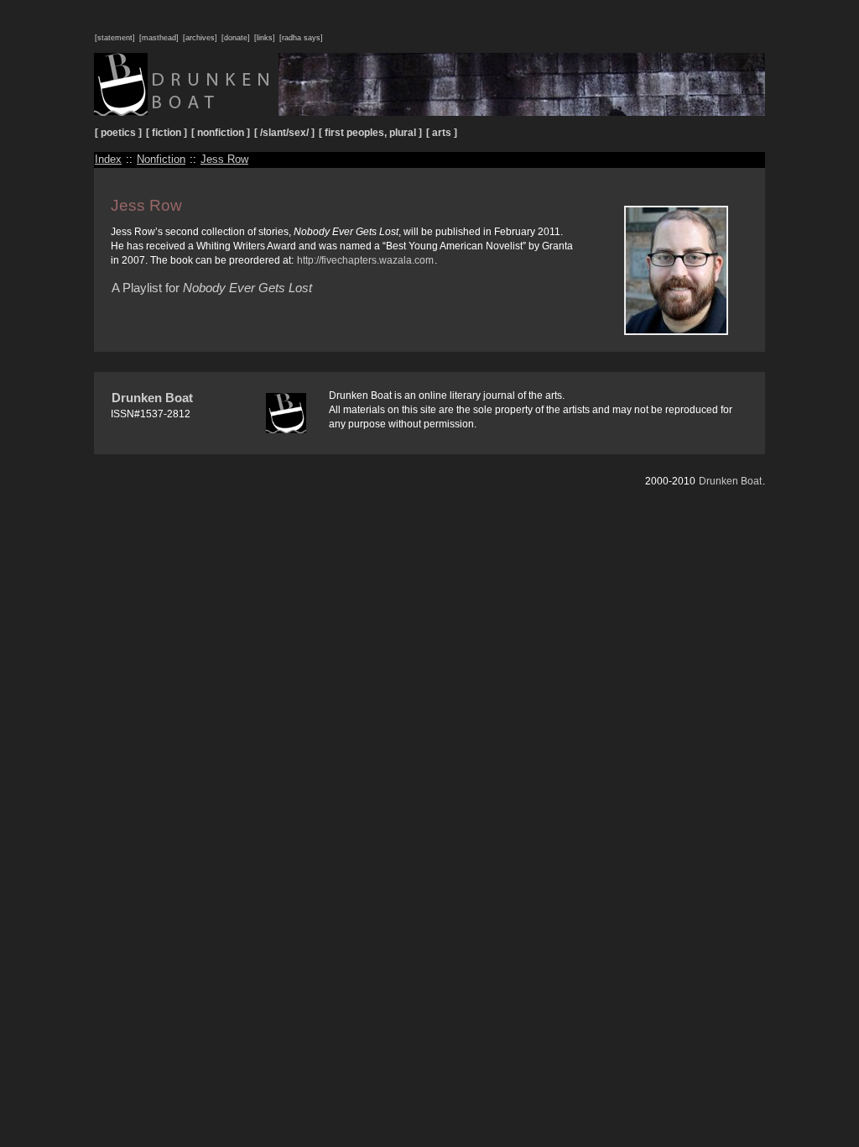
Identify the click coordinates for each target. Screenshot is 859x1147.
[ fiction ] (166, 133)
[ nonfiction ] (220, 133)
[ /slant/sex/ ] (284, 133)
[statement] (115, 38)
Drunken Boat (152, 397)
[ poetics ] (118, 133)
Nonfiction (161, 159)
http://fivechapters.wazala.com (365, 260)
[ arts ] (441, 133)
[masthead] (159, 38)
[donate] (235, 38)
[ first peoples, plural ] (370, 133)
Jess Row (224, 159)
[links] (264, 38)
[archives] (200, 38)
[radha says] (301, 38)
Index (108, 159)
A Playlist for (212, 287)
